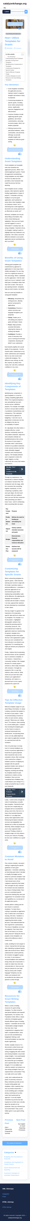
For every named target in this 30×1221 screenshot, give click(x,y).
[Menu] (5, 7)
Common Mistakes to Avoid (13, 76)
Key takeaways (11, 56)
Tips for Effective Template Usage (13, 73)
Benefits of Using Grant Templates (12, 61)
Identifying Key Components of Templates (14, 65)
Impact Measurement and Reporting (12, 1169)
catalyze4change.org (15, 3)
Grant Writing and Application (13, 33)
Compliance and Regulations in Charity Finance (13, 1163)
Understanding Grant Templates (14, 58)
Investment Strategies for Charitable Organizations (11, 1174)
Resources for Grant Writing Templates (13, 78)
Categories (5, 1194)
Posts (4, 1196)
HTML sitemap (6, 1207)
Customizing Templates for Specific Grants (13, 69)
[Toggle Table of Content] (22, 54)
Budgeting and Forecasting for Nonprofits (13, 1158)
